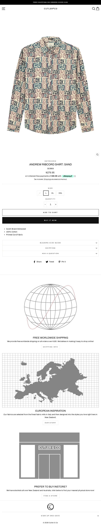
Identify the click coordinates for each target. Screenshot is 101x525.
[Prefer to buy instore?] (50, 456)
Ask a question (50, 253)
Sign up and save (50, 515)
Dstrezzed (50, 161)
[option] (50, 2)
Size (50, 188)
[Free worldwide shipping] (50, 307)
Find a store (50, 496)
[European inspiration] (50, 380)
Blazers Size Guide (50, 243)
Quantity (50, 199)
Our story (50, 422)
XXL (60, 193)
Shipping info (50, 347)
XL (52, 193)
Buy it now (50, 220)
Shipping (47, 179)
